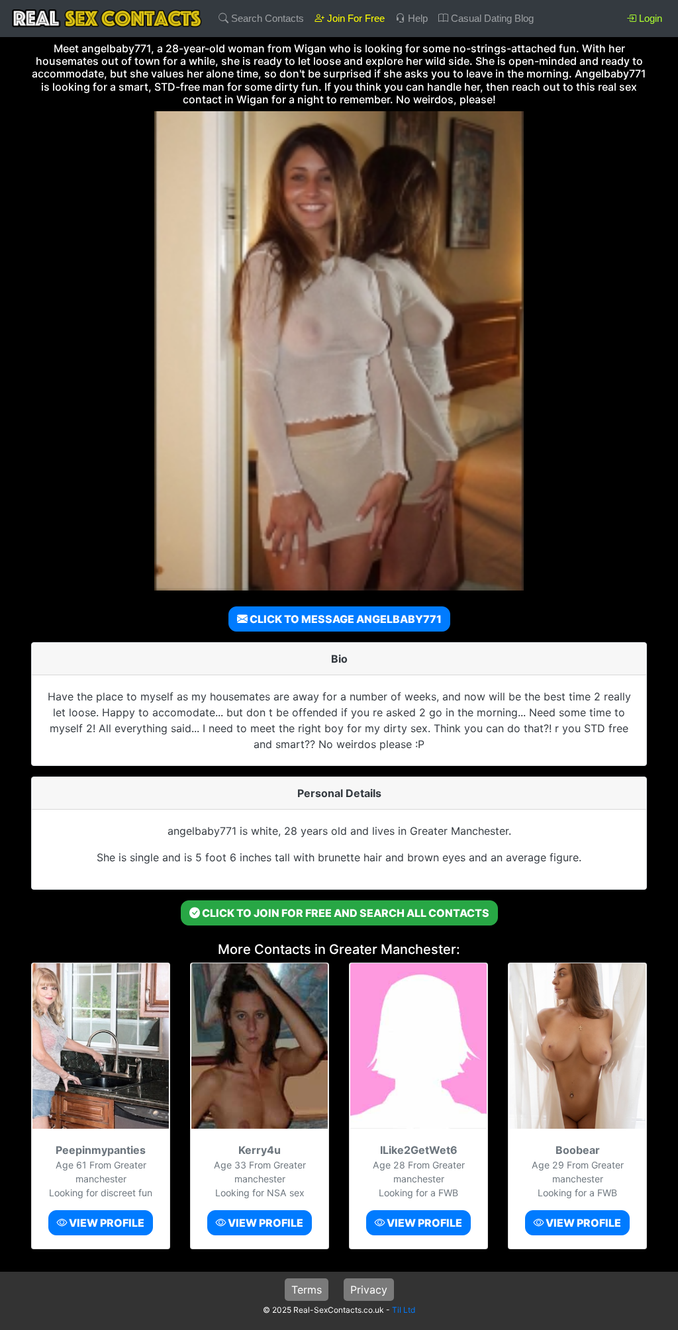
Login (649, 18)
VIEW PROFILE (105, 1222)
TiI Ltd (403, 1310)
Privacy (368, 1289)
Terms (306, 1289)
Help (416, 18)
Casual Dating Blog (491, 18)
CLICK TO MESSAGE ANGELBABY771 (345, 619)
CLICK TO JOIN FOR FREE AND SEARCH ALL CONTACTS (344, 913)
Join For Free (354, 18)
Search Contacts (266, 18)
